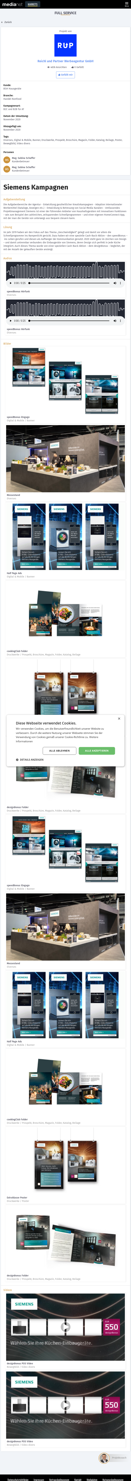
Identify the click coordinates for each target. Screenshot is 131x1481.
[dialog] (65, 740)
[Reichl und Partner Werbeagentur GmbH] (65, 45)
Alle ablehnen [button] (59, 750)
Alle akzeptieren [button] (96, 750)
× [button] (119, 718)
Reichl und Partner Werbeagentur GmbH (65, 61)
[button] (29, 759)
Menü (127, 4)
